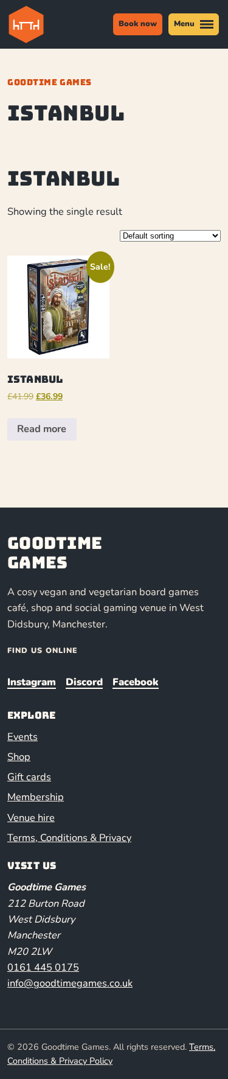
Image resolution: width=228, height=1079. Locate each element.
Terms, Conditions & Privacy (69, 838)
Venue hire (31, 818)
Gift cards (29, 777)
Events (22, 737)
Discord (84, 682)
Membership (35, 797)
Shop (18, 757)
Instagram (31, 682)
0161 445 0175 (43, 967)
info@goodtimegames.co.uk (70, 983)
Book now (138, 23)
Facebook (135, 682)
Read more (41, 429)
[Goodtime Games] (35, 24)
